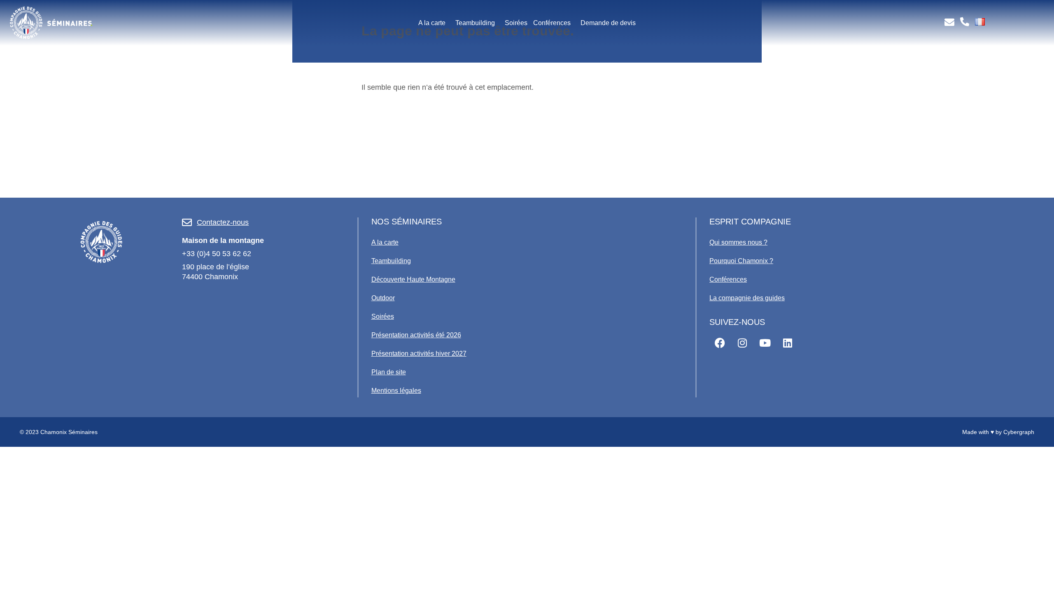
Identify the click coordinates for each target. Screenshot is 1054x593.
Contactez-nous (223, 222)
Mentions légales (396, 390)
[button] (433, 23)
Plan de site (388, 372)
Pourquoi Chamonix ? (741, 260)
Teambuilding (475, 22)
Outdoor (383, 297)
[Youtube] (765, 343)
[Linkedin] (787, 343)
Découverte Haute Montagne (413, 279)
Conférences (552, 22)
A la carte (431, 22)
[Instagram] (742, 343)
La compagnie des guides (747, 297)
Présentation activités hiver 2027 (418, 353)
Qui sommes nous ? (738, 242)
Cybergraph (1018, 432)
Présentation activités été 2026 (416, 335)
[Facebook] (719, 343)
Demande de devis (608, 22)
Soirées (516, 22)
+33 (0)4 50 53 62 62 (216, 254)
